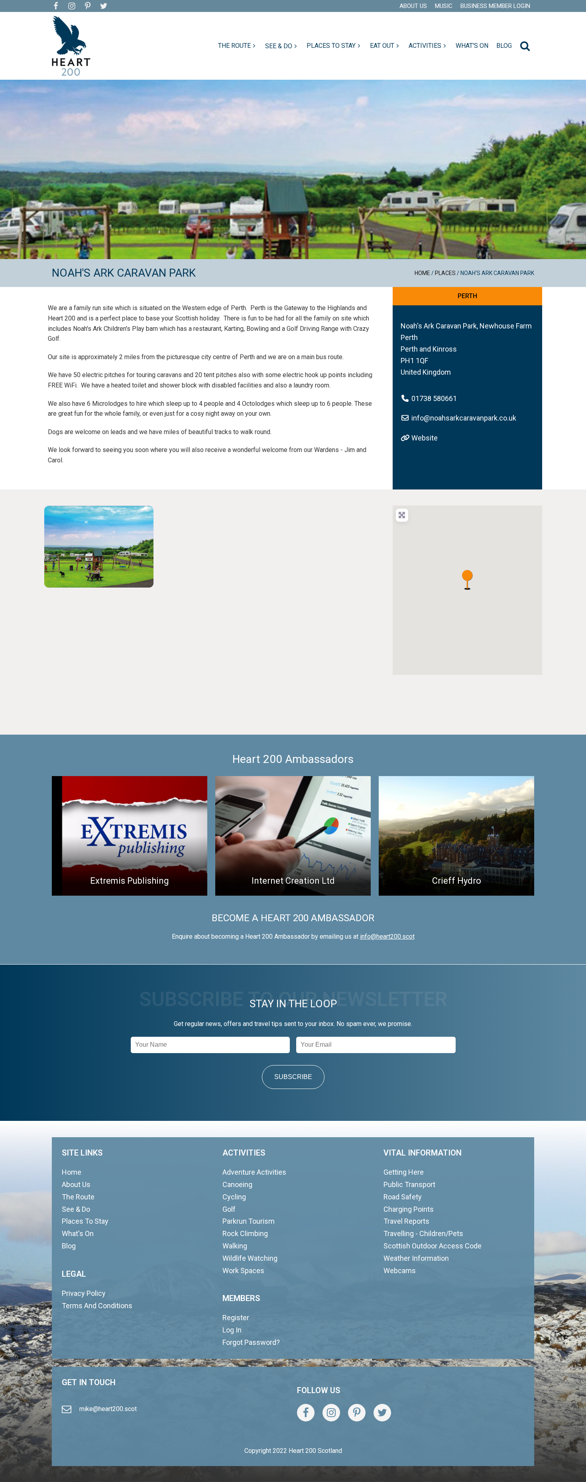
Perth (467, 296)
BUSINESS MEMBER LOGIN (495, 6)
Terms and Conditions (97, 1305)
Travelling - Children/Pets (423, 1233)
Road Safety (402, 1197)
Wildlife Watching (249, 1258)
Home (422, 273)
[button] (237, 46)
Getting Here (403, 1172)
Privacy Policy (84, 1293)
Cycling (234, 1197)
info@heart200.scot (387, 936)
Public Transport (409, 1184)
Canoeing (237, 1184)
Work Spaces (243, 1270)
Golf (229, 1209)
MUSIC (443, 6)
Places (445, 273)
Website (424, 438)
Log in (232, 1330)
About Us (76, 1184)
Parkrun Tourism (248, 1221)
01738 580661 (434, 398)
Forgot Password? (251, 1342)
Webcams (399, 1270)
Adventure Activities (254, 1172)
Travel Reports (406, 1221)
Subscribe (293, 1076)
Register (235, 1317)
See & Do (76, 1209)
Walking (234, 1246)
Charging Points (408, 1209)
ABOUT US (413, 6)
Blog (69, 1246)
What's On (78, 1233)
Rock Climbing (245, 1233)
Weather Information (416, 1258)
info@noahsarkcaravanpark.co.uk (463, 418)
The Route (78, 1197)
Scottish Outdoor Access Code (432, 1246)
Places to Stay (85, 1221)
